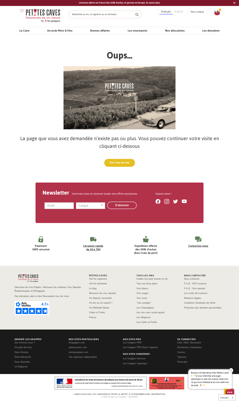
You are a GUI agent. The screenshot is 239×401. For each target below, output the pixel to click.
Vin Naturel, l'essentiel (100, 298)
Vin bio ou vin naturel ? (100, 302)
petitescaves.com (78, 347)
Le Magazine (21, 366)
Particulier (182, 362)
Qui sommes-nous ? (25, 342)
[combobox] (89, 206)
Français (224, 398)
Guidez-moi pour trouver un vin (152, 278)
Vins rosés (141, 298)
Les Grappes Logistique (135, 363)
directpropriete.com (78, 352)
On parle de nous (23, 347)
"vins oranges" (143, 302)
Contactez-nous (198, 246)
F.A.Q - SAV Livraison (195, 283)
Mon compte (197, 11)
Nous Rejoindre (22, 362)
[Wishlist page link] (22, 10)
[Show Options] (102, 206)
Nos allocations (175, 30)
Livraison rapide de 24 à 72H (93, 247)
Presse (92, 317)
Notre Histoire (21, 352)
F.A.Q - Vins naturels (194, 288)
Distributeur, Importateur (189, 347)
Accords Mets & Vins (59, 30)
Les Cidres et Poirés (146, 322)
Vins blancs (142, 288)
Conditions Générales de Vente (199, 302)
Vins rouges (142, 293)
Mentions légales (192, 298)
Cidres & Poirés (97, 312)
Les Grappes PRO (132, 342)
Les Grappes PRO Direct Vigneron (140, 347)
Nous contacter (191, 278)
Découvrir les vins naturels (102, 293)
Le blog (92, 288)
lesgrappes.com (77, 342)
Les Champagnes (145, 307)
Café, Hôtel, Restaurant (189, 342)
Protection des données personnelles (203, 307)
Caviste (181, 352)
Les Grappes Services (134, 358)
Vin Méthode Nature (99, 307)
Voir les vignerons (98, 278)
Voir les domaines (98, 283)
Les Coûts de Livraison (195, 293)
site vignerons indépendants (83, 357)
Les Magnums (143, 317)
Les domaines (211, 30)
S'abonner (122, 205)
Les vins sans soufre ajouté (150, 312)
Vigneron (181, 357)
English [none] (178, 11)
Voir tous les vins (119, 162)
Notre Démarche (23, 357)
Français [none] (166, 11)
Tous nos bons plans (146, 283)
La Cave (24, 30)
